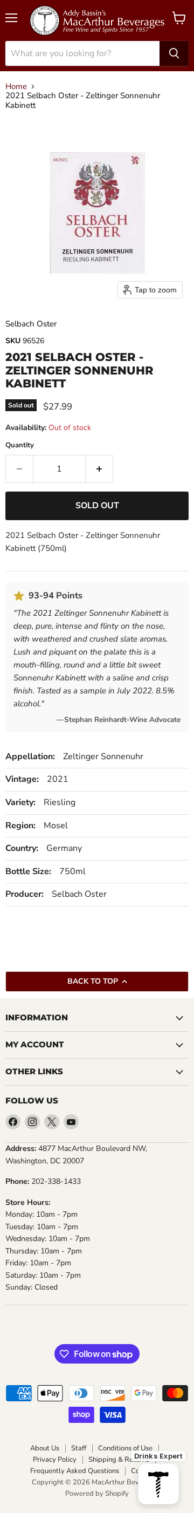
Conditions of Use (125, 1448)
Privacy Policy (55, 1460)
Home (16, 86)
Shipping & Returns (118, 1460)
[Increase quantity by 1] (99, 469)
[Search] (174, 53)
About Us (44, 1448)
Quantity (19, 445)
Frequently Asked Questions (74, 1471)
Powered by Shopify (97, 1493)
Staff (78, 1448)
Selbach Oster (31, 323)
